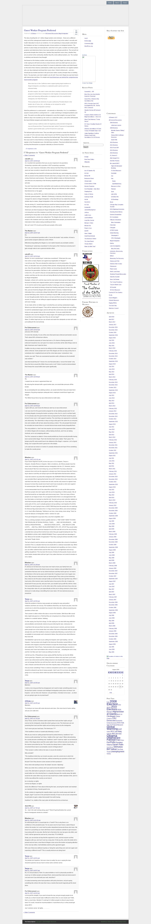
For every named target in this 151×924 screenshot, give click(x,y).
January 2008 (112, 568)
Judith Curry (87, 215)
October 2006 (112, 607)
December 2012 (113, 413)
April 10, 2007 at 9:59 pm (32, 406)
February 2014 (113, 379)
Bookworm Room (89, 178)
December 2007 (113, 570)
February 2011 (113, 471)
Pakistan (113, 189)
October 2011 (112, 450)
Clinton (118, 716)
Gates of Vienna (88, 194)
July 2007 (111, 584)
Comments (88, 43)
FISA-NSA (113, 225)
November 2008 (113, 542)
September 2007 (113, 578)
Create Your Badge (87, 83)
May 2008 (111, 557)
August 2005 (112, 644)
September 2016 (113, 335)
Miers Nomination (115, 222)
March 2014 (112, 377)
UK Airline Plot (115, 196)
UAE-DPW (114, 194)
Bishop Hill (87, 175)
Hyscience (87, 202)
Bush (118, 714)
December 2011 (113, 445)
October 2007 (112, 576)
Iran (112, 175)
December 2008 (113, 539)
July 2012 (111, 426)
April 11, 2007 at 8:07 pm (32, 870)
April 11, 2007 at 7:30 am (32, 808)
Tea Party (120, 749)
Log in (86, 38)
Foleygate (112, 227)
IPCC (113, 731)
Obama (112, 736)
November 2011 (113, 447)
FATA (118, 723)
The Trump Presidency (116, 282)
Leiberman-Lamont (116, 125)
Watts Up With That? (90, 246)
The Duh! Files (113, 305)
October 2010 (112, 481)
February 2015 (113, 350)
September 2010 (113, 484)
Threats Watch (88, 243)
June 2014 (112, 369)
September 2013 (113, 390)
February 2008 (113, 565)
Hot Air (86, 199)
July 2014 (111, 366)
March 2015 (112, 348)
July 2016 (111, 340)
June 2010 (112, 492)
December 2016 (113, 327)
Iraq (112, 178)
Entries (87, 40)
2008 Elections (114, 128)
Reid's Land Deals (115, 271)
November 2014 (113, 356)
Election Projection (89, 186)
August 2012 (112, 424)
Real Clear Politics (89, 159)
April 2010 (111, 497)
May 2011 (111, 463)
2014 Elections (114, 150)
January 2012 (112, 442)
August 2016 (112, 337)
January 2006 (112, 631)
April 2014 (111, 374)
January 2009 (112, 536)
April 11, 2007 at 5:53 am (32, 601)
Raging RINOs (113, 303)
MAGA (112, 255)
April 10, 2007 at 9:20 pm (32, 330)
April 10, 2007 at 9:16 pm (32, 256)
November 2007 (113, 573)
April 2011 (111, 466)
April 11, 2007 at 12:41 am (33, 459)
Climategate (111, 716)
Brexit (111, 202)
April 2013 (111, 403)
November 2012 (113, 416)
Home (110, 3)
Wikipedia (87, 162)
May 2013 (111, 400)
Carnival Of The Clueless (115, 292)
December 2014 (113, 353)
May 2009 (111, 526)
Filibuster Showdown (115, 219)
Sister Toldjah (88, 233)
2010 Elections (114, 142)
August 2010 (112, 487)
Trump (109, 752)
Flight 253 (109, 725)
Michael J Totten (88, 223)
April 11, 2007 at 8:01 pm (32, 858)
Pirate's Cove (88, 228)
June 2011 (111, 460)
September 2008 (113, 547)
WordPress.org (88, 46)
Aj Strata (84, 55)
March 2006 (112, 625)
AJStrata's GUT (113, 117)
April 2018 (111, 316)
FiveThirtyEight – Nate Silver (92, 189)
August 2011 (112, 455)
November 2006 (113, 604)
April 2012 (111, 434)
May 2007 (111, 589)
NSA (119, 734)
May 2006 (111, 620)
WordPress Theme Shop (107, 921)
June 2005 (112, 649)
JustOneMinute (88, 217)
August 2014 (112, 364)
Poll (108, 742)
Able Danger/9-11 (114, 158)
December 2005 (113, 633)
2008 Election (112, 702)
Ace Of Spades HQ (89, 170)
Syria (112, 191)
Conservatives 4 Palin (90, 183)
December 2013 (113, 382)
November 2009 (113, 510)
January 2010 (112, 505)
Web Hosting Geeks (120, 921)
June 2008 (112, 555)
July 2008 (111, 552)
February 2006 (113, 628)
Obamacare (113, 266)
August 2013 (112, 392)
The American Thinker (90, 238)
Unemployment (117, 751)
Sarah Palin (114, 139)
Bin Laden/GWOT (114, 163)
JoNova (86, 212)
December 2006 (113, 602)
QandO (86, 230)
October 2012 (112, 418)
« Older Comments (29, 155)
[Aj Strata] (89, 81)
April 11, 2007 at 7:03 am (32, 718)
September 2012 (113, 421)
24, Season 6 (113, 155)
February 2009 (113, 534)
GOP (120, 729)
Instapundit (87, 207)
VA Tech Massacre (115, 290)
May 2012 (111, 432)
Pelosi (122, 740)
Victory (109, 753)
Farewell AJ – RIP (89, 91)
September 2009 (113, 515)
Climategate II (114, 235)
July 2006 (111, 615)
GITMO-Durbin (114, 230)
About (117, 3)
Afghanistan (118, 711)
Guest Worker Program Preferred (40, 30)
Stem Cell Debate (114, 279)
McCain (115, 734)
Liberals (109, 734)
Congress (109, 718)
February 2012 (113, 439)
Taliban (113, 749)
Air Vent (86, 173)
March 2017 (112, 322)
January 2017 (112, 324)
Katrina (112, 243)
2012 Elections (114, 145)
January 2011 (112, 473)
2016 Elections (114, 152)
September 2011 (113, 453)
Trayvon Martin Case (115, 284)
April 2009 (111, 529)
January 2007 (112, 599)
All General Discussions (51, 33)
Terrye (27, 599)
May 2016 (111, 345)
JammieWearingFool (89, 209)
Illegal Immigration (63, 33)
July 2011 (111, 458)
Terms (125, 3)
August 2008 (112, 550)
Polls (112, 742)
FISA (122, 723)
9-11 (108, 702)
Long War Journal (89, 220)
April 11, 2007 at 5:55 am (32, 683)
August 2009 (112, 518)
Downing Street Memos (116, 211)
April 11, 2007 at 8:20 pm (32, 893)
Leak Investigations (115, 246)
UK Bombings (114, 199)
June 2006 (112, 618)
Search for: (86, 142)
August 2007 (112, 581)
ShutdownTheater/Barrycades (118, 274)
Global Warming (114, 232)
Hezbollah (113, 173)
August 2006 (112, 612)
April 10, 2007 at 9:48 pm (32, 377)
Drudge (86, 156)
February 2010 (113, 502)
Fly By (110, 295)
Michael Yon (87, 225)
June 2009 (112, 523)
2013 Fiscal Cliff (114, 147)
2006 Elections (114, 122)
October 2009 (112, 513)
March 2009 (112, 531)
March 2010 (112, 500)
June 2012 (112, 429)
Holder (108, 731)
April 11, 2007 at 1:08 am (32, 564)
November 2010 (113, 479)
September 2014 (113, 361)
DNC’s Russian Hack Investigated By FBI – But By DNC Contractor (92, 105)
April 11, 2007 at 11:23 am (32, 820)
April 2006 (111, 623)
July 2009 (111, 521)
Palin (118, 740)
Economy (114, 723)
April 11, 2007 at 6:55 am (32, 703)
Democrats (111, 720)
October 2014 (112, 358)
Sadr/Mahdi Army (116, 183)
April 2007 (111, 591)
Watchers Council (113, 308)
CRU (114, 718)
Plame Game (113, 269)
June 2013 (112, 398)
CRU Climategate (115, 238)
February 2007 (113, 597)
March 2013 (112, 405)
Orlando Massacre (114, 300)
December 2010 (113, 476)
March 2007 (112, 594)
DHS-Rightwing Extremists (117, 209)
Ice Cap (86, 204)
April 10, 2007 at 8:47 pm (32, 233)
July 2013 (111, 395)
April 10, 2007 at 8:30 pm (32, 161)
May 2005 (111, 652)
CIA (121, 714)
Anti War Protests (114, 160)
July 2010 (111, 489)
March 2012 (112, 437)
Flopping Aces (88, 191)
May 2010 (111, 494)
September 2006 (113, 610)
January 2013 (112, 411)
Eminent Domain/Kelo (115, 214)
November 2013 (113, 384)
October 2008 (112, 544)
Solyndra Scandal (114, 276)
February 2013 (113, 408)
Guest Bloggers (113, 297)
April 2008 (111, 560)
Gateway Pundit (88, 196)
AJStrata (33, 33)
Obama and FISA (114, 261)
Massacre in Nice (115, 186)
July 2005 (111, 646)
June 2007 (112, 586)
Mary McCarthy (115, 248)
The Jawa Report (89, 241)
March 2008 (112, 563)
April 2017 (111, 319)
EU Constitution (114, 217)
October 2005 (112, 639)
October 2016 (112, 332)
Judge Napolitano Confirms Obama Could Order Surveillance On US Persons (92, 135)
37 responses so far (31, 148)
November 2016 (113, 330)
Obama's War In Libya (116, 263)
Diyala (114, 181)
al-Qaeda (112, 714)
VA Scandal (113, 287)
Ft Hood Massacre (116, 170)
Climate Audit (87, 181)
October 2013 (112, 387)
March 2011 (112, 468)
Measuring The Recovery (117, 258)
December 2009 (113, 508)
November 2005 (113, 636)
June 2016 (112, 343)
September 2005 (113, 641)
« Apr (110, 692)
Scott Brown (110, 747)
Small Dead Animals (89, 236)
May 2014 (111, 371)
